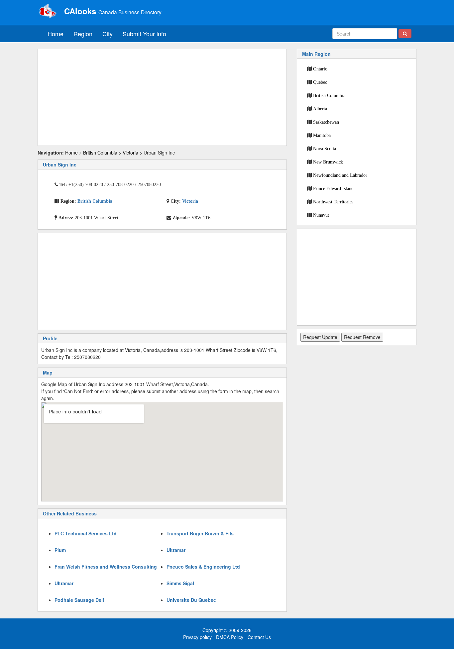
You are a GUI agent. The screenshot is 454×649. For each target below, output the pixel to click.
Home (55, 33)
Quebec (320, 82)
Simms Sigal (180, 583)
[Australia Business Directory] (47, 11)
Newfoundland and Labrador (340, 175)
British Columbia (100, 152)
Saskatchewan (326, 122)
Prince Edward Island (333, 188)
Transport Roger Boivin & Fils (200, 533)
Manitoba (322, 135)
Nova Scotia (324, 148)
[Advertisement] (162, 97)
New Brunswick (328, 162)
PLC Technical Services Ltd (86, 533)
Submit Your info (144, 33)
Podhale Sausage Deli (79, 599)
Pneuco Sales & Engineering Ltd (203, 566)
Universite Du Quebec (191, 599)
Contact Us (259, 637)
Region (82, 33)
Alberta (320, 108)
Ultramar (176, 550)
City (107, 33)
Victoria (130, 152)
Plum (60, 550)
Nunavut (321, 215)
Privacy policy (197, 637)
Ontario (320, 68)
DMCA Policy (229, 637)
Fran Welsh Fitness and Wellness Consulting (106, 566)
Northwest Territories (333, 201)
